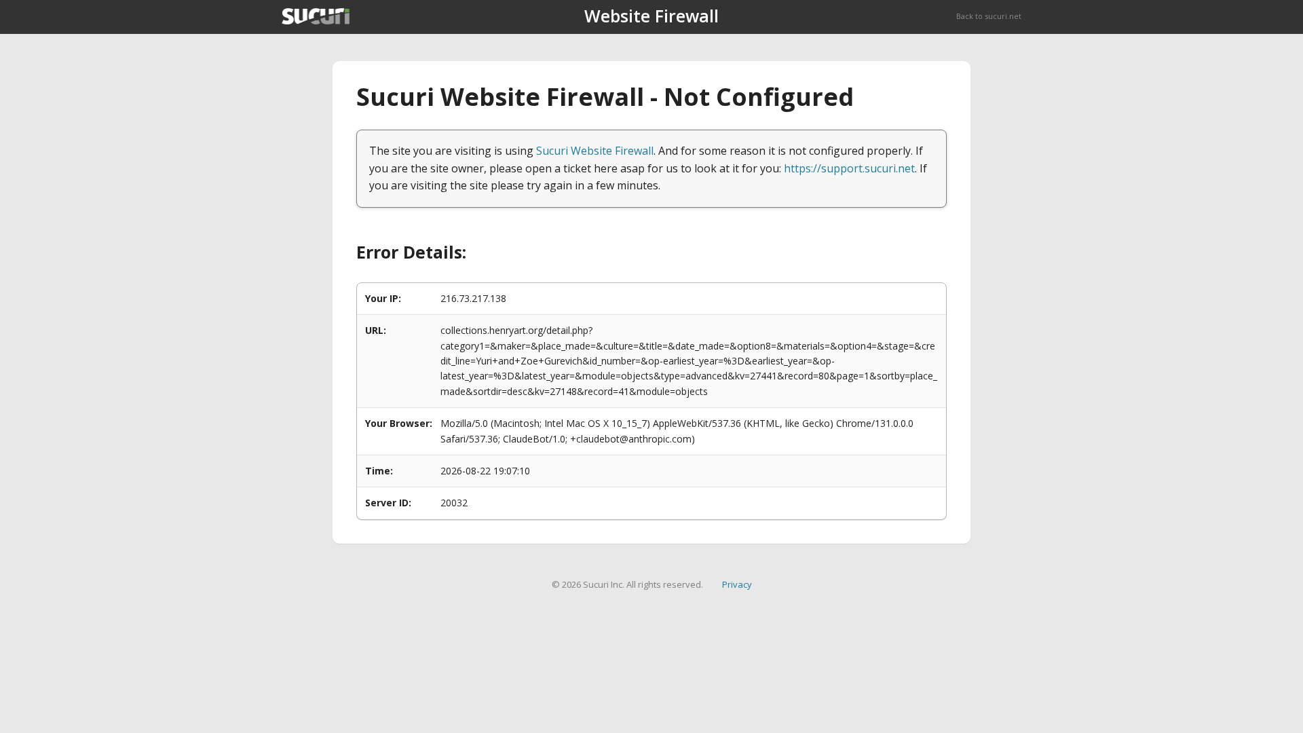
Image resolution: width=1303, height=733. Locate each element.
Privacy (737, 584)
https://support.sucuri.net (849, 168)
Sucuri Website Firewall (595, 150)
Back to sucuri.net (988, 16)
